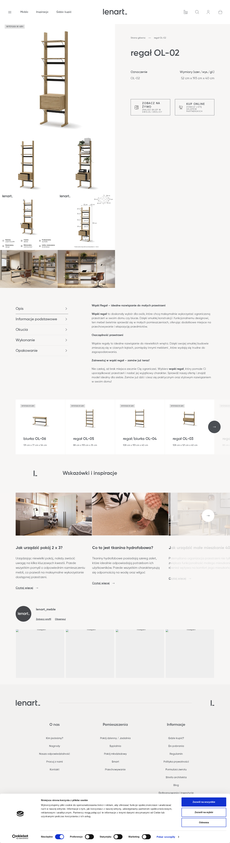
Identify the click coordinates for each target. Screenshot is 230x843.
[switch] (89, 836)
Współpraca (185, 12)
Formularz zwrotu (176, 769)
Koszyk (220, 12)
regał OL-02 (160, 38)
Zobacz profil (43, 619)
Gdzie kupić (64, 12)
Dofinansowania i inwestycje (176, 793)
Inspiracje (42, 12)
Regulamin (176, 754)
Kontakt (54, 769)
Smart (115, 762)
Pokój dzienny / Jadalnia (115, 738)
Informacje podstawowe (36, 319)
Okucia (22, 330)
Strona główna (138, 38)
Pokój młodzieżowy (115, 754)
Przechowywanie (115, 769)
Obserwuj (60, 619)
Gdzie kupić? (176, 738)
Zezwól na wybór (204, 812)
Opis (19, 309)
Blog (176, 785)
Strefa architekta (176, 777)
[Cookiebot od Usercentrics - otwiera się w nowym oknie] (20, 837)
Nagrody (54, 746)
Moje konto (209, 11)
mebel (101, 322)
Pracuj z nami (54, 762)
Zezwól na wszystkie (204, 802)
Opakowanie (27, 351)
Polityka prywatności (176, 762)
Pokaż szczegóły (166, 836)
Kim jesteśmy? (54, 738)
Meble (24, 12)
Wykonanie (25, 340)
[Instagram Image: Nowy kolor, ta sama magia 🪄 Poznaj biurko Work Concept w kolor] (190, 653)
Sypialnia (115, 746)
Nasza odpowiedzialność (54, 754)
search (197, 12)
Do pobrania (176, 746)
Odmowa (204, 822)
